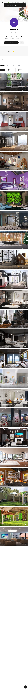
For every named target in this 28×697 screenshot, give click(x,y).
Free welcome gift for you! (11, 5)
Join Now (24, 2)
